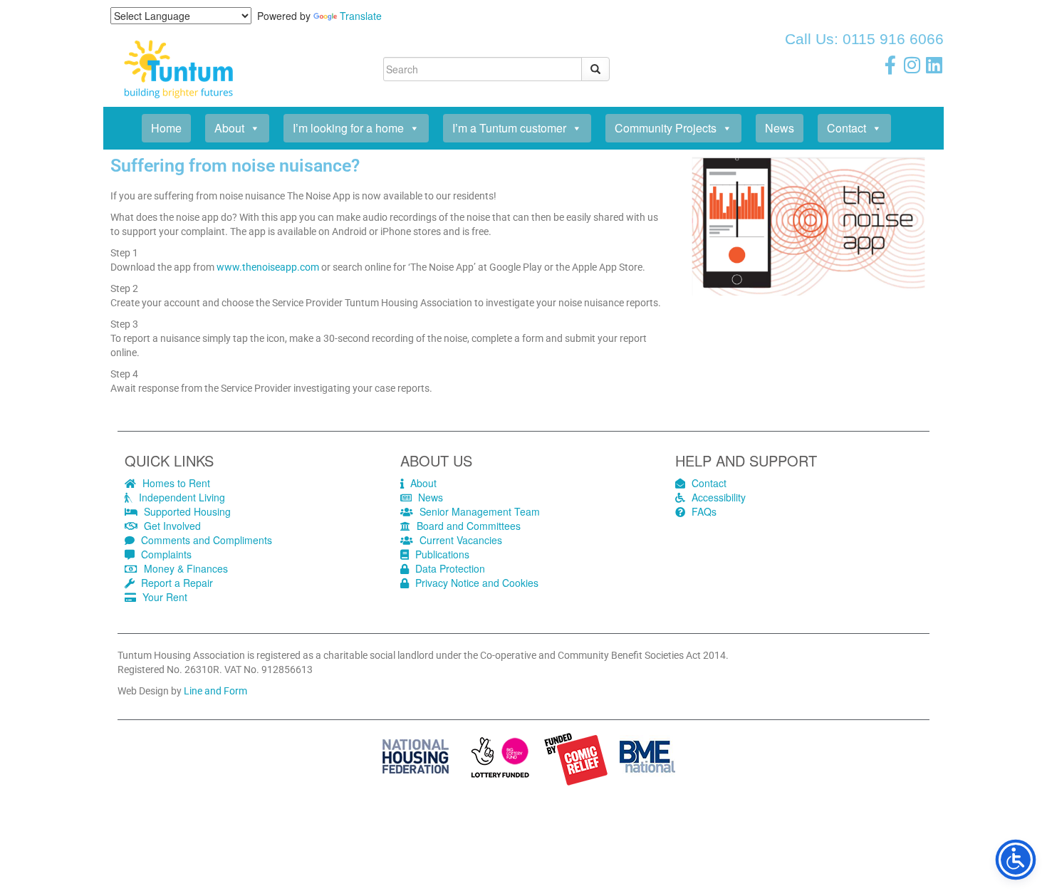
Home (166, 128)
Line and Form (215, 691)
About (229, 128)
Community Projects (666, 128)
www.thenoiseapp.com (268, 267)
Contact (846, 128)
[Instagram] (912, 65)
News (779, 128)
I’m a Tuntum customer (509, 128)
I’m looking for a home (348, 128)
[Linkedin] (934, 65)
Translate (361, 16)
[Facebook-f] (890, 65)
